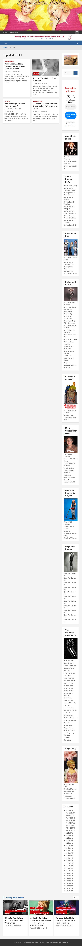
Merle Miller (67, 713)
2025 (67, 833)
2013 (67, 863)
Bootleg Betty (30, 942)
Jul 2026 (68, 815)
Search (76, 73)
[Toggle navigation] (5, 43)
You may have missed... (15, 897)
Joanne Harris (68, 686)
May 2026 (69, 820)
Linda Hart (67, 705)
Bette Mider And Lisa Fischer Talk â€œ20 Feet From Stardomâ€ (15, 66)
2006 (67, 881)
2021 (67, 843)
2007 (67, 878)
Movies (36, 73)
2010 (67, 871)
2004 (67, 886)
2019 (67, 848)
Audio (7, 908)
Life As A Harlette (70, 703)
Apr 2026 (69, 823)
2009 (67, 873)
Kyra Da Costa (68, 700)
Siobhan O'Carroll (69, 730)
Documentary (9, 61)
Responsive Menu (77, 32)
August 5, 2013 (9, 71)
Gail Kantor (67, 676)
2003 (67, 888)
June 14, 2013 (8, 109)
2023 (67, 838)
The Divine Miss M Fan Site (13, 913)
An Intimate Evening (63, 910)
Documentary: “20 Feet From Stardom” (14, 105)
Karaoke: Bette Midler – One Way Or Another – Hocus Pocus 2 (40, 920)
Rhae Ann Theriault (70, 720)
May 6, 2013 (37, 111)
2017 (67, 853)
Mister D (17, 71)
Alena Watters (68, 661)
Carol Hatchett (68, 663)
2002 (67, 891)
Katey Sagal (68, 698)
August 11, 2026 (10, 928)
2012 (67, 866)
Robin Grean (68, 723)
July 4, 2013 (37, 83)
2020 (67, 845)
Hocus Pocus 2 (36, 910)
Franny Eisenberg (69, 673)
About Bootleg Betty (70, 186)
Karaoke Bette (68, 415)
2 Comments (8, 111)
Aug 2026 (69, 813)
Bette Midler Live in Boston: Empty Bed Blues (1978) (64, 920)
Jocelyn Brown (69, 688)
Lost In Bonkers (69, 468)
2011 (67, 868)
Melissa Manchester (70, 710)
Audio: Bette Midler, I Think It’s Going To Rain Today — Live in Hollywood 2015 (15, 922)
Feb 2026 (69, 828)
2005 (67, 883)
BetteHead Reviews (70, 789)
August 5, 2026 (60, 925)
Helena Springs (69, 678)
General (7, 101)
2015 (67, 858)
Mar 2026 (69, 825)
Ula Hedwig (67, 740)
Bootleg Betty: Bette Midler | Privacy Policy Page (52, 942)
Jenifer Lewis (68, 683)
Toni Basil (67, 737)
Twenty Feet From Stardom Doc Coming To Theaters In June (45, 106)
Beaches (13, 908)
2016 (67, 856)
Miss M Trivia (68, 356)
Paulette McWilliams (70, 718)
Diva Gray (67, 671)
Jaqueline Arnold (69, 681)
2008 (67, 876)
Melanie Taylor (68, 708)
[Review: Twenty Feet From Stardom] (45, 67)
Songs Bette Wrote (70, 365)
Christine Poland (69, 668)
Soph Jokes (68, 368)
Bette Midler (9, 910)
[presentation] (74, 897)
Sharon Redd (68, 725)
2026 (67, 810)
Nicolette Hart (68, 715)
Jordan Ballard (68, 691)
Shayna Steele (68, 728)
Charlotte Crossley (70, 666)
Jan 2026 (69, 830)
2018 (67, 851)
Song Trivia (67, 363)
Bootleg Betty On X (70, 225)
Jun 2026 (69, 818)
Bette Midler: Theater (70, 339)
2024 (67, 835)
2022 (67, 840)
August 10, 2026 (35, 925)
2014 (67, 861)
